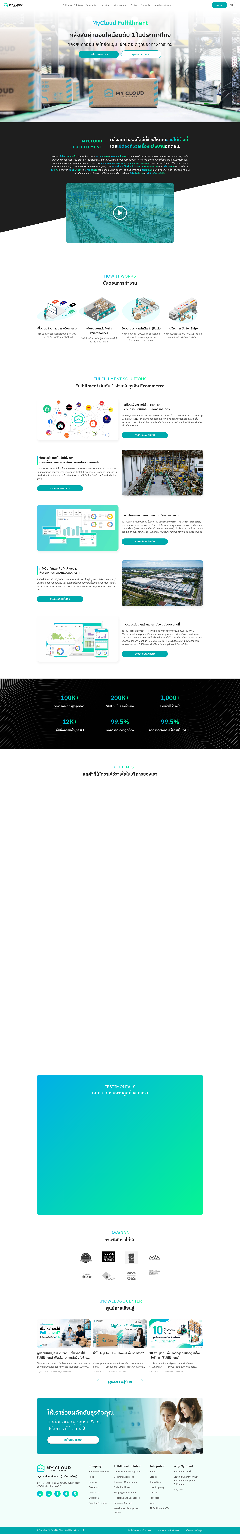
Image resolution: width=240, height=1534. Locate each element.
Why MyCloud (120, 5)
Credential (145, 5)
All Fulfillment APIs (159, 1508)
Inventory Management (126, 1482)
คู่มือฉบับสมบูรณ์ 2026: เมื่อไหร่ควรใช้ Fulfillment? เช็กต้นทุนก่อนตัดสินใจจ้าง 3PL (62, 1355)
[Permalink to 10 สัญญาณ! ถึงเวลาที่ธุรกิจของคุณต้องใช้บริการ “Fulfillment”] (176, 1333)
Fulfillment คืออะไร (183, 1472)
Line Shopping (157, 1487)
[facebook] (57, 1494)
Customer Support (123, 1503)
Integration (91, 5)
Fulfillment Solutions (73, 5)
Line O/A (154, 1493)
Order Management (124, 1477)
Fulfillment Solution (127, 1466)
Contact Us (94, 1493)
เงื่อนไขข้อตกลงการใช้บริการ (139, 1530)
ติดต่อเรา (219, 5)
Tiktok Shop (155, 1482)
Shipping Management (125, 1493)
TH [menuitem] (231, 5)
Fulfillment (66, 1371)
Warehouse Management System (126, 1510)
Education (55, 1371)
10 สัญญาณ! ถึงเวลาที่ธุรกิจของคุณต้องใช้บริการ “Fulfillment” (174, 1355)
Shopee (153, 1472)
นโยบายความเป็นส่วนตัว (168, 1530)
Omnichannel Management (127, 1472)
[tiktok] (66, 1494)
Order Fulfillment (122, 1487)
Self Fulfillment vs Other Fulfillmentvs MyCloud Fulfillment (186, 1480)
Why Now (178, 1490)
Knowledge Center (163, 5)
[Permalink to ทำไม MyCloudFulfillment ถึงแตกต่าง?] (120, 1333)
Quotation (94, 1498)
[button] (120, 213)
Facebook (154, 1498)
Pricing (133, 5)
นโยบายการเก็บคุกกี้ (194, 1530)
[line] (75, 1494)
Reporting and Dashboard (127, 1498)
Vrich (152, 1503)
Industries (105, 5)
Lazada (153, 1477)
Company (95, 1466)
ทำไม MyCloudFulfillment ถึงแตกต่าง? (118, 1353)
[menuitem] (232, 5)
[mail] (40, 1494)
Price (91, 1477)
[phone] (49, 1494)
